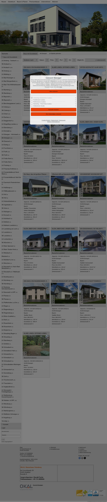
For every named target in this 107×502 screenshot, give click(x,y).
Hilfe (60, 87)
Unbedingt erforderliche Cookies (42, 98)
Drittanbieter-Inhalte (39, 106)
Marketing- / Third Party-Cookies (42, 104)
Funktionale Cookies (39, 100)
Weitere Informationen (53, 122)
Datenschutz (54, 120)
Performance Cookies (39, 102)
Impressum (62, 120)
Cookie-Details (46, 120)
